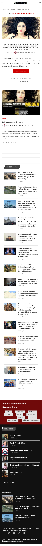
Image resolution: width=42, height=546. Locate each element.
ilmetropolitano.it (7, 9)
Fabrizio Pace (15, 436)
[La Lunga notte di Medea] (21, 102)
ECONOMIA (32, 414)
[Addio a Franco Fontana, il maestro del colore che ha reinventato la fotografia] (10, 282)
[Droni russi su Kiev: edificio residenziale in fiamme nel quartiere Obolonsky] (10, 175)
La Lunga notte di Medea (12, 122)
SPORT (19, 414)
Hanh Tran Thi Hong (18, 443)
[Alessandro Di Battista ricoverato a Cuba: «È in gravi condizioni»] (10, 370)
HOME (8, 412)
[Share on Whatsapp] (25, 81)
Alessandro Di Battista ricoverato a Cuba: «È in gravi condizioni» (26, 369)
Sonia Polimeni (16, 472)
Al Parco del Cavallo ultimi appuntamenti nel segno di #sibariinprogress (28, 339)
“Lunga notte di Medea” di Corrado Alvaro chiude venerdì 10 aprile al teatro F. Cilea (21, 47)
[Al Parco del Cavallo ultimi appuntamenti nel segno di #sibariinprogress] (10, 340)
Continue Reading (21, 71)
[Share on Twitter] (18, 81)
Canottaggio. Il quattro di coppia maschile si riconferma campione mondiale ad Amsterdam (27, 383)
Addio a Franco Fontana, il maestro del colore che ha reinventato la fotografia (28, 281)
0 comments (26, 78)
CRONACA (20, 412)
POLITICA (32, 412)
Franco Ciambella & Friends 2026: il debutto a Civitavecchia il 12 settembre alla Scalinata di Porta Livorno (28, 253)
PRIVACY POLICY (8, 482)
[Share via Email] (27, 81)
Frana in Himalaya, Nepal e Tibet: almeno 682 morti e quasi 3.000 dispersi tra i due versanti (27, 190)
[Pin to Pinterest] (20, 81)
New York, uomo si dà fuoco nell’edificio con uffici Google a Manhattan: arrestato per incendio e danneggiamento (28, 205)
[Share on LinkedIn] (23, 81)
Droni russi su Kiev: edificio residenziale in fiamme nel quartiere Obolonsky (27, 176)
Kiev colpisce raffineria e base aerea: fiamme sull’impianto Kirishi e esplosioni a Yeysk (27, 237)
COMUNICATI (12, 420)
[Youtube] (14, 533)
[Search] (40, 3)
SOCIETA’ (33, 417)
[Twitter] (9, 533)
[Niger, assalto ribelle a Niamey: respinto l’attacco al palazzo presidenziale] (10, 294)
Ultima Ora (7, 492)
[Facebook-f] (4, 533)
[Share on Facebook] (16, 81)
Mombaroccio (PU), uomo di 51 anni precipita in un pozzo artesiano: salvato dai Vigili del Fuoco (27, 268)
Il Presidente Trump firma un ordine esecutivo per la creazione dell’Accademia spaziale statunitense (28, 325)
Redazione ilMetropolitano (21, 450)
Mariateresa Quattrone (19, 458)
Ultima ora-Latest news (31, 420)
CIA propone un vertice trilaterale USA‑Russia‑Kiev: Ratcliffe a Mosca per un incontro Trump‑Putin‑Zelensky (27, 222)
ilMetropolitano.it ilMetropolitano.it (24, 465)
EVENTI (21, 417)
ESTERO (8, 414)
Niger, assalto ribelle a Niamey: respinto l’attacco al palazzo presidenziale (28, 294)
